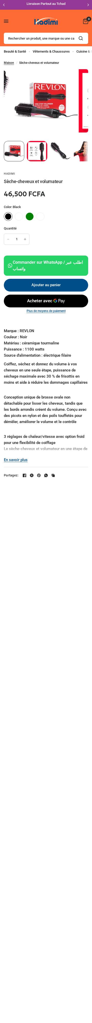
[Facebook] (24, 475)
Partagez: (11, 475)
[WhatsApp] (46, 475)
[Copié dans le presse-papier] (53, 475)
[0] (84, 21)
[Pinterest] (39, 475)
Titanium (40, 216)
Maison (9, 63)
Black (8, 216)
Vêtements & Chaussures (51, 51)
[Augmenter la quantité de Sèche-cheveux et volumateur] (25, 239)
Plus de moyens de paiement (46, 310)
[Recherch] (80, 38)
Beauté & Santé (15, 51)
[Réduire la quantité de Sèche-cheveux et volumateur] (8, 239)
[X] (32, 475)
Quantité (10, 228)
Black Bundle (19, 216)
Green (30, 216)
